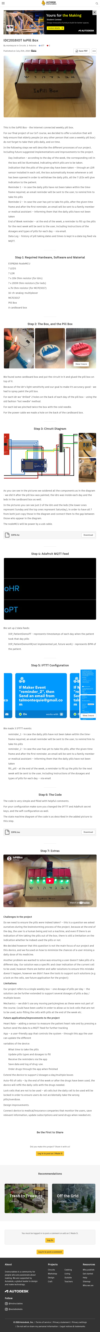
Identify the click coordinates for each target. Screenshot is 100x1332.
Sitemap (86, 1281)
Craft (50, 1281)
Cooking (68, 1269)
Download (88, 535)
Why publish (88, 1269)
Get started (88, 1273)
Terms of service (43, 1322)
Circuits (22, 45)
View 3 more (81, 364)
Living (67, 1273)
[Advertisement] (50, 22)
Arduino (32, 45)
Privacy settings (79, 1322)
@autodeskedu (16, 1309)
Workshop (52, 1273)
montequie (11, 45)
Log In (50, 1240)
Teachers (69, 1281)
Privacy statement (61, 1322)
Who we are (88, 1285)
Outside (68, 1277)
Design (51, 1277)
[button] (3, 3)
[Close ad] (94, 12)
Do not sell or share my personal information (37, 1326)
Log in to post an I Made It (50, 1153)
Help (85, 1277)
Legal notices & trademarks (72, 1326)
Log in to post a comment (50, 1252)
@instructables (16, 1303)
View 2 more (88, 715)
